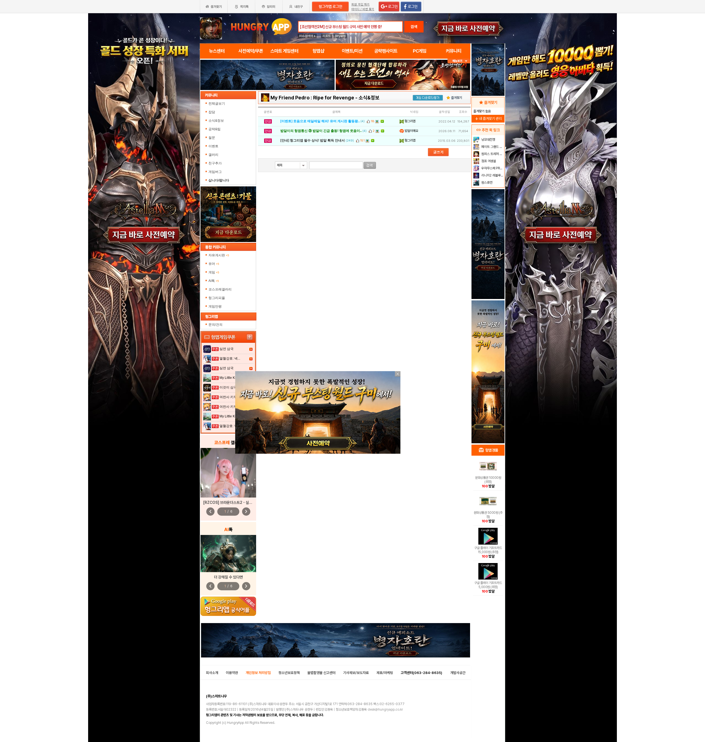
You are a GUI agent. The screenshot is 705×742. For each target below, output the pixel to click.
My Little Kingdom (232, 378)
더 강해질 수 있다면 (228, 577)
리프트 (326, 36)
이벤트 (213, 146)
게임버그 (215, 172)
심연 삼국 (226, 349)
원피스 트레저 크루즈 (492, 154)
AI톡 (213, 281)
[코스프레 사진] (228, 473)
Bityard (340, 36)
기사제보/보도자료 (356, 673)
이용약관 (232, 673)
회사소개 (212, 673)
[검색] (370, 165)
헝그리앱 (410, 121)
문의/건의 (215, 325)
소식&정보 (216, 121)
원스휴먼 (486, 182)
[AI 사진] (228, 553)
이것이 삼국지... (231, 387)
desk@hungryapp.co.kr (385, 709)
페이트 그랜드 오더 (492, 147)
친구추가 (215, 163)
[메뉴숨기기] (459, 61)
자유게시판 (218, 255)
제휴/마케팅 (384, 673)
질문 (211, 138)
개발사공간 (457, 673)
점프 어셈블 (488, 161)
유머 (213, 264)
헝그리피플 (216, 298)
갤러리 (213, 155)
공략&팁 (214, 129)
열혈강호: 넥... (229, 358)
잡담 (211, 112)
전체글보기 (216, 103)
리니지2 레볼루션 (492, 175)
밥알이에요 (411, 131)
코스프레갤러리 (220, 289)
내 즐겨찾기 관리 (488, 118)
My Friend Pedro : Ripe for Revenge (312, 97)
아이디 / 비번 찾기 (362, 9)
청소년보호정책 (289, 673)
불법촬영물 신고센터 (321, 673)
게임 (213, 272)
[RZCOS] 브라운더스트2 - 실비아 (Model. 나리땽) (243, 502)
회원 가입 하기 (360, 4)
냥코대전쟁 (488, 140)
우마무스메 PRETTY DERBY (492, 168)
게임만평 (215, 306)
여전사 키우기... (231, 397)
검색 (414, 27)
